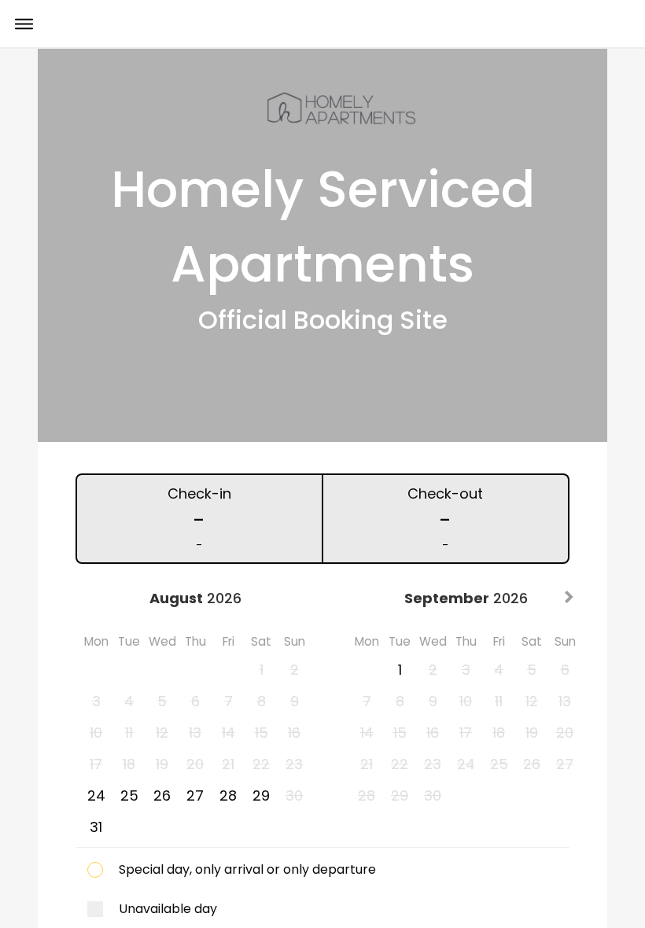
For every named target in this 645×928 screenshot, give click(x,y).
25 (129, 795)
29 (261, 795)
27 (195, 795)
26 (162, 795)
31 (96, 827)
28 (228, 795)
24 (96, 795)
